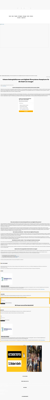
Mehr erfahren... (43, 289)
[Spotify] (25, 9)
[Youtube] (27, 9)
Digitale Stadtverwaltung (6, 75)
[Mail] (24, 9)
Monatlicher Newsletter (3, 389)
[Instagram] (22, 9)
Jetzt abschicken (3, 303)
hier (15, 255)
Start (1, 75)
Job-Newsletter (2, 391)
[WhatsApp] (26, 9)
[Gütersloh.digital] (6, 279)
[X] (12, 379)
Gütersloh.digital (5, 286)
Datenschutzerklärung (2, 394)
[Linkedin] (23, 9)
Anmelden (26, 111)
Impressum (1, 393)
